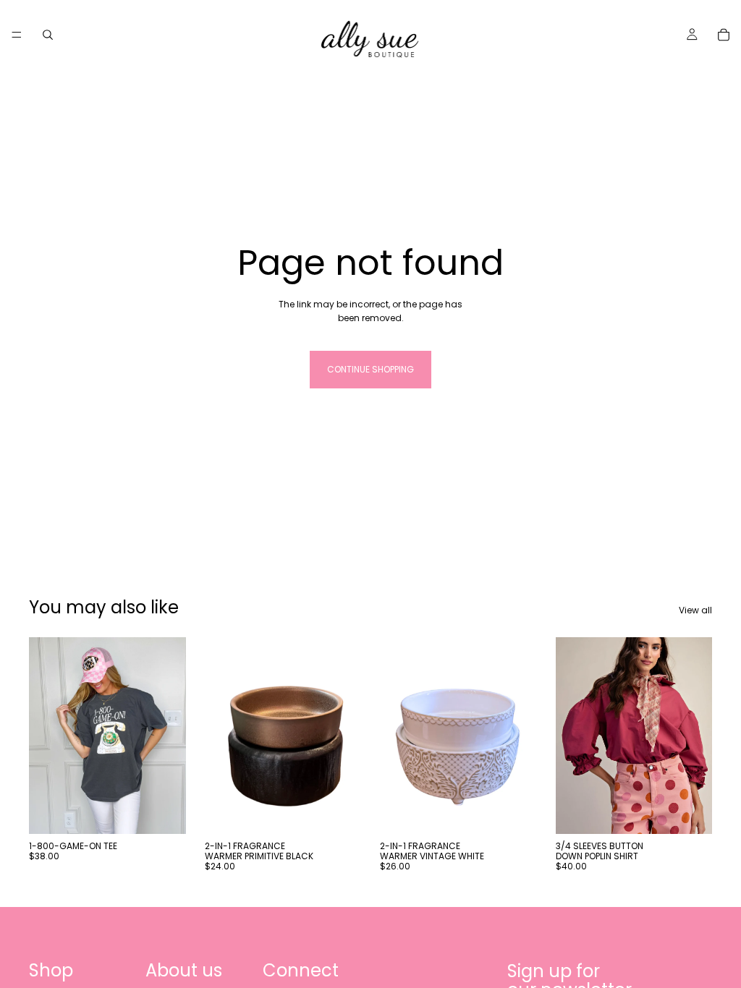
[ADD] (339, 812)
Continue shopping (370, 369)
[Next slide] (696, 735)
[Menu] (16, 34)
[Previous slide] (572, 735)
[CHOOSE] (164, 812)
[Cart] (724, 35)
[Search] (48, 35)
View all (695, 610)
